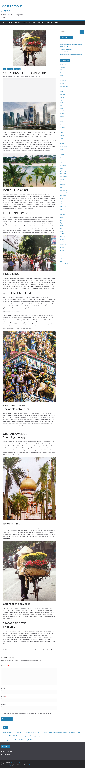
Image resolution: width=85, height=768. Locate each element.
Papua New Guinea (65, 193)
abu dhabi (5, 732)
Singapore (9, 69)
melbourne (46, 736)
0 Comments (21, 76)
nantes (56, 736)
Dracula (62, 135)
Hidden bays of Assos (66, 49)
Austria (62, 97)
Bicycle (62, 105)
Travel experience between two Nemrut (71, 54)
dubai (4, 736)
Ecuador (62, 141)
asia (27, 76)
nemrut (59, 736)
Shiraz (61, 217)
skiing (6, 740)
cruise (69, 732)
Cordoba (62, 113)
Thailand (62, 236)
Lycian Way (63, 171)
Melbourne (63, 173)
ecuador (7, 736)
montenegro (51, 736)
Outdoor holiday (8, 650)
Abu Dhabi (63, 64)
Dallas (61, 124)
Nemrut (62, 182)
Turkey (61, 253)
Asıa (4, 22)
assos (46, 732)
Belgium (62, 100)
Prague (62, 201)
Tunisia (62, 250)
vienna (35, 740)
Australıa (32, 22)
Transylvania (63, 242)
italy (33, 736)
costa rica (65, 732)
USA (61, 258)
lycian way (41, 736)
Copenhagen (63, 111)
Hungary (62, 154)
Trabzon (62, 239)
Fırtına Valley (63, 146)
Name (3, 688)
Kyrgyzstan (63, 165)
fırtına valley (22, 736)
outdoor (63, 736)
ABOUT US (41, 22)
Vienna (62, 261)
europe (12, 735)
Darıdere (62, 127)
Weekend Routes (64, 264)
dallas (72, 732)
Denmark (62, 130)
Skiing (61, 225)
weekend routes (40, 740)
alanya (18, 732)
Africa (61, 70)
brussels (57, 732)
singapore (31, 76)
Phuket (62, 198)
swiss (9, 740)
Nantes (62, 179)
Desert (61, 132)
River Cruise (63, 206)
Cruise (61, 119)
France (61, 149)
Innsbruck (62, 160)
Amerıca (17, 22)
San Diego (62, 214)
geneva (26, 736)
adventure (9, 732)
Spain (61, 228)
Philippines (63, 195)
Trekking (62, 247)
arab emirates (38, 732)
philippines (73, 736)
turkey (30, 740)
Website (3, 704)
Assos (61, 91)
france (17, 736)
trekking (26, 740)
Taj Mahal (62, 234)
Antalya (62, 83)
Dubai (61, 138)
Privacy (57, 22)
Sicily (61, 220)
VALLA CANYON (64, 52)
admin (5, 76)
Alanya (61, 75)
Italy (61, 163)
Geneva (62, 152)
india (30, 736)
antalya (32, 732)
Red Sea (62, 204)
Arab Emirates (64, 86)
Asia (4, 69)
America (62, 78)
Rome (61, 212)
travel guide (37, 76)
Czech (61, 122)
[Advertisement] (30, 90)
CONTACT (49, 22)
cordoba (61, 732)
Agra (61, 72)
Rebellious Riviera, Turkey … (67, 42)
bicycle (53, 732)
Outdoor (62, 187)
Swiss (61, 231)
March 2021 (4, 755)
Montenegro (63, 176)
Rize (61, 209)
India (61, 157)
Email (3, 696)
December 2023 (5, 751)
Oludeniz (62, 184)
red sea (78, 736)
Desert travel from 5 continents (45, 650)
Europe (10, 22)
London (62, 168)
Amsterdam (63, 81)
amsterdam (28, 732)
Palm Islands (63, 190)
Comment (5, 666)
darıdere (75, 732)
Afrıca (25, 22)
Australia (62, 94)
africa (14, 732)
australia (50, 732)
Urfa (61, 255)
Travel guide (17, 69)
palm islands (68, 736)
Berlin (61, 102)
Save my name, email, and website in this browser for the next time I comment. (28, 713)
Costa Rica (62, 116)
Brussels (62, 108)
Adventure (62, 67)
